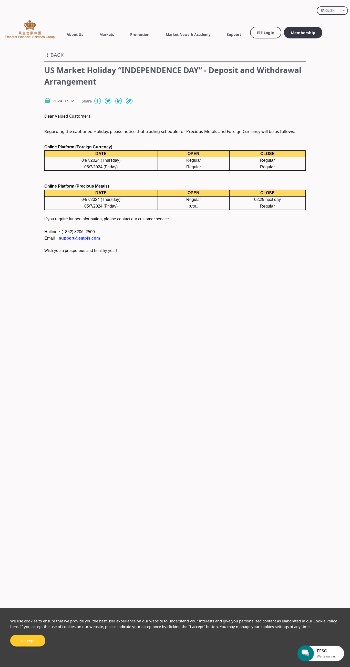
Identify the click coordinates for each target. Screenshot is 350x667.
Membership (303, 32)
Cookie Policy (325, 620)
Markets (106, 34)
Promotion (139, 34)
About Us (75, 34)
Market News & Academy (188, 34)
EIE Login (265, 32)
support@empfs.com (79, 238)
